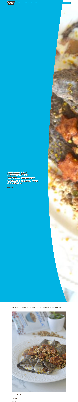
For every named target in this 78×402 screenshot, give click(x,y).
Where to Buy (62, 3)
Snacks (18, 3)
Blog (35, 3)
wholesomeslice (25, 309)
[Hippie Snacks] (11, 3)
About (25, 3)
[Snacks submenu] (21, 3)
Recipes (30, 3)
